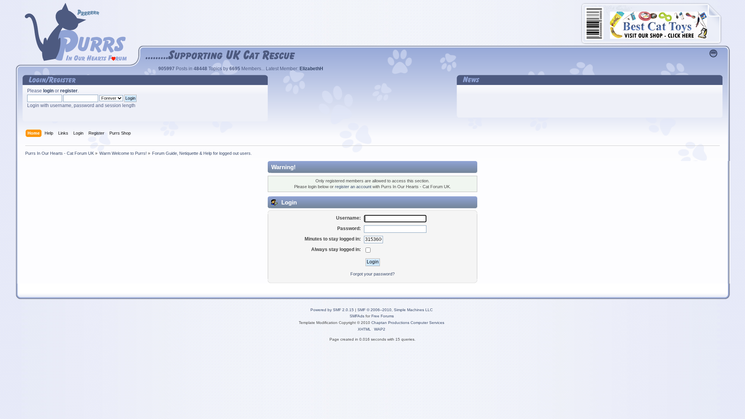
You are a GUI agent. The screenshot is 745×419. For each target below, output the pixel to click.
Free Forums (382, 316)
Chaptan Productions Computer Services (407, 322)
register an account (353, 186)
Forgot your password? (372, 274)
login (48, 90)
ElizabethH (311, 68)
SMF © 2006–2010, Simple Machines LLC (395, 310)
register (69, 90)
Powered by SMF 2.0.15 (332, 310)
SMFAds (357, 316)
